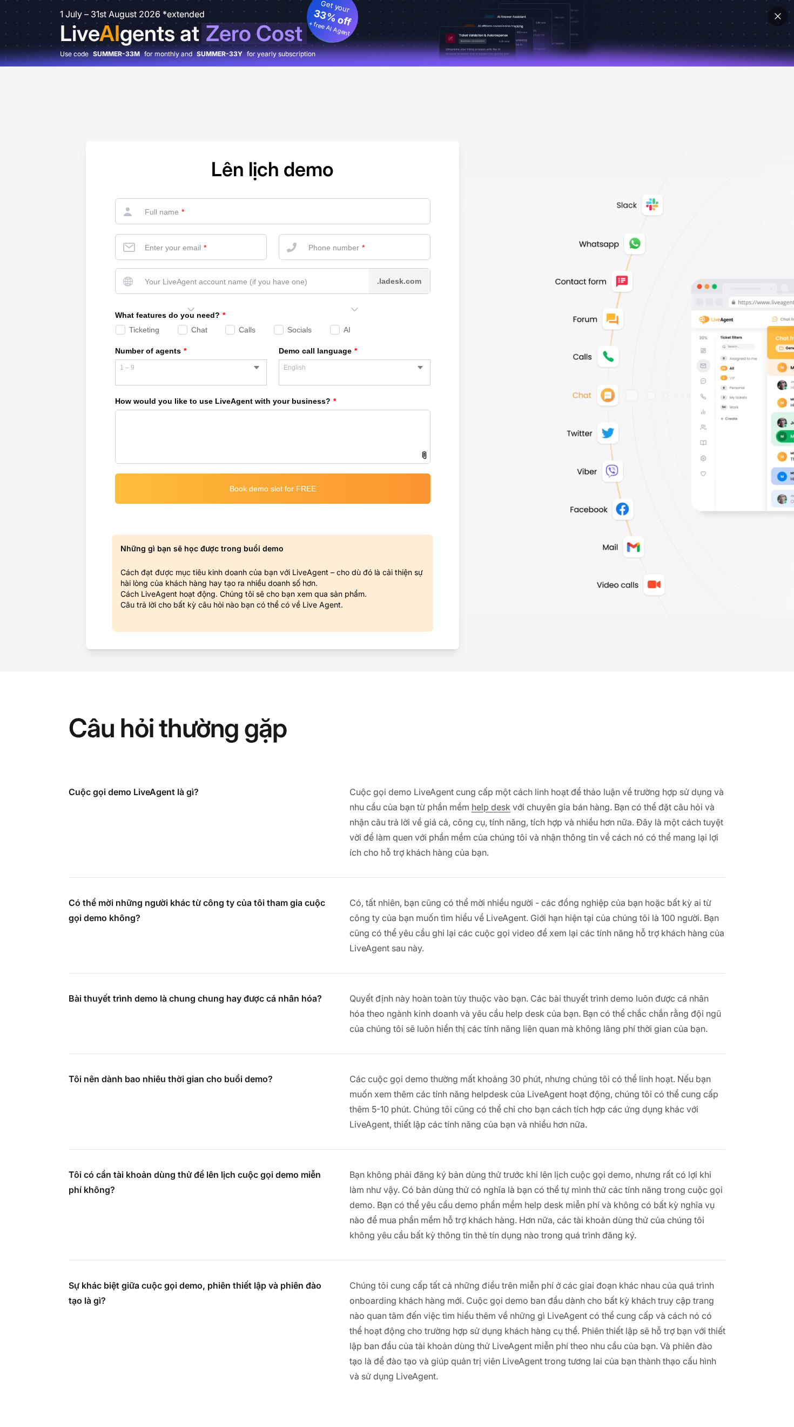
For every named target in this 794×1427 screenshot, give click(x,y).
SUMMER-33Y (220, 54)
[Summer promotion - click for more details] (397, 33)
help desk (491, 807)
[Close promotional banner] (778, 16)
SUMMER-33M (116, 54)
